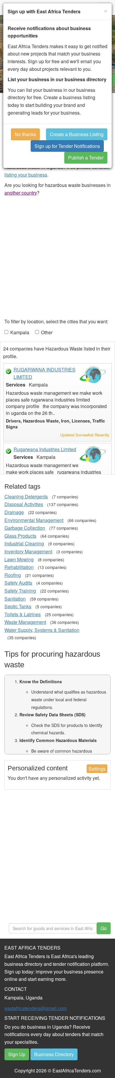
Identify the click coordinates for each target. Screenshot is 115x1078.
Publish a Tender (86, 157)
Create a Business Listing (77, 134)
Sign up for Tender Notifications (67, 146)
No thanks (25, 134)
